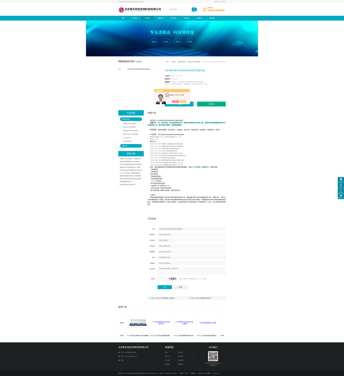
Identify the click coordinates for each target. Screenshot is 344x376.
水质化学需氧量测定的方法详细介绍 (130, 161)
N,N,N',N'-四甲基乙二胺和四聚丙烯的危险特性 (132, 173)
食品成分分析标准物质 (194, 61)
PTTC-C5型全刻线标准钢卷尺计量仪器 (190, 335)
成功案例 (186, 18)
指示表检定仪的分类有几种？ (128, 184)
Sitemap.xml (215, 373)
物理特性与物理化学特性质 (130, 130)
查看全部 (124, 146)
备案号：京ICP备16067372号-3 (168, 373)
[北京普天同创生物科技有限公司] (139, 5)
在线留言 (216, 1)
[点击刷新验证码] (172, 278)
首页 (123, 18)
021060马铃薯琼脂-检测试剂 (203, 298)
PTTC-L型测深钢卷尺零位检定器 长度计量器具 (166, 335)
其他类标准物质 (127, 141)
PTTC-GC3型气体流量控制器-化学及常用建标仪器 (143, 335)
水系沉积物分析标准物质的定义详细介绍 (131, 170)
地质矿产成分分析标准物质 (130, 134)
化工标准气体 (127, 137)
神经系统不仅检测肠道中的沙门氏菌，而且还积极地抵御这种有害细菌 (139, 167)
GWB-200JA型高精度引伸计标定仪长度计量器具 (213, 335)
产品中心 (147, 18)
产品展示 (173, 61)
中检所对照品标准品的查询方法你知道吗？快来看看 (134, 164)
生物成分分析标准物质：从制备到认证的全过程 (133, 158)
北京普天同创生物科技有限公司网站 (133, 1)
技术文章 (173, 18)
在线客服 (211, 104)
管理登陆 (193, 373)
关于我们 (135, 18)
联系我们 (223, 1)
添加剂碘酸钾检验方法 (126, 181)
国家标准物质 (182, 61)
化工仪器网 (207, 373)
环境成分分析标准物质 (129, 127)
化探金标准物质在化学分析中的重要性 (130, 176)
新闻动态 (160, 18)
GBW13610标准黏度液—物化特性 (165, 298)
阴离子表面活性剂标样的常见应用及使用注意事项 (133, 178)
